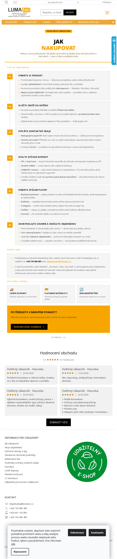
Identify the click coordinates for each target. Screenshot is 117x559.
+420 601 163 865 (18, 512)
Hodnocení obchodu (58, 353)
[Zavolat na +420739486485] (9, 2)
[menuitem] (11, 22)
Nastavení (20, 551)
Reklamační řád (12, 459)
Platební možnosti (14, 474)
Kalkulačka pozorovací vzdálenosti (22, 482)
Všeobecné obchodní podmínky (20, 455)
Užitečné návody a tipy (16, 451)
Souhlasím (97, 532)
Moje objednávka (13, 447)
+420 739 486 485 (18, 508)
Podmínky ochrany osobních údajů (22, 462)
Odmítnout (77, 532)
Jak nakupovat (55, 2)
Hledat (70, 12)
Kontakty (9, 466)
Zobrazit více (59, 422)
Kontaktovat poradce (28, 326)
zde (13, 544)
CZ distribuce (11, 478)
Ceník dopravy (12, 470)
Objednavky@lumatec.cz (21, 503)
